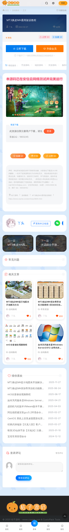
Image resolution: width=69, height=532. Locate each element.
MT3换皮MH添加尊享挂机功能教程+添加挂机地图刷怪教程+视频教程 (50, 303)
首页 (7, 10)
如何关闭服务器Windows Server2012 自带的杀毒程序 (50, 346)
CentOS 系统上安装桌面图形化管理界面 (26, 418)
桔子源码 (14, 195)
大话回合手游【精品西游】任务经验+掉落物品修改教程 (51, 244)
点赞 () (45, 37)
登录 (63, 3)
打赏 (35, 156)
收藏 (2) (58, 37)
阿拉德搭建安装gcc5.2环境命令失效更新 (26, 412)
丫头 (10, 27)
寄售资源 (45, 309)
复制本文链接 (42, 223)
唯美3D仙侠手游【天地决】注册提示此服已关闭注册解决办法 (26, 430)
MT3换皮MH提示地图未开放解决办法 (17, 303)
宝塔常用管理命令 (17, 436)
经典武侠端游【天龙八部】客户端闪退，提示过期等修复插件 (26, 424)
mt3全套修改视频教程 (16, 344)
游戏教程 (15, 10)
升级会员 (51, 48)
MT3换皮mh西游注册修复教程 (18, 244)
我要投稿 (62, 10)
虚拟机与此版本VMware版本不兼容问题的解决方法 (26, 406)
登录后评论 (23, 478)
